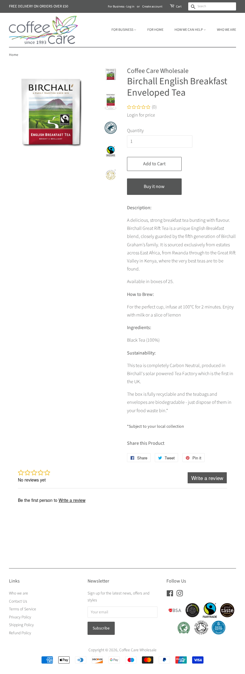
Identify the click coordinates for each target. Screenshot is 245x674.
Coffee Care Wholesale (138, 650)
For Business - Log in (121, 6)
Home (13, 54)
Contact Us (18, 601)
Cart (179, 6)
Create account (152, 6)
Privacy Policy (20, 617)
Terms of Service (22, 609)
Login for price (141, 115)
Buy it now (154, 186)
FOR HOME (155, 29)
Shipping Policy (21, 625)
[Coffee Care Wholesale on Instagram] (179, 594)
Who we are (18, 593)
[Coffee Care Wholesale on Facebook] (169, 594)
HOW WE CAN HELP (188, 29)
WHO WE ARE (226, 29)
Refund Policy (20, 633)
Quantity (135, 130)
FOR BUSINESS (122, 29)
